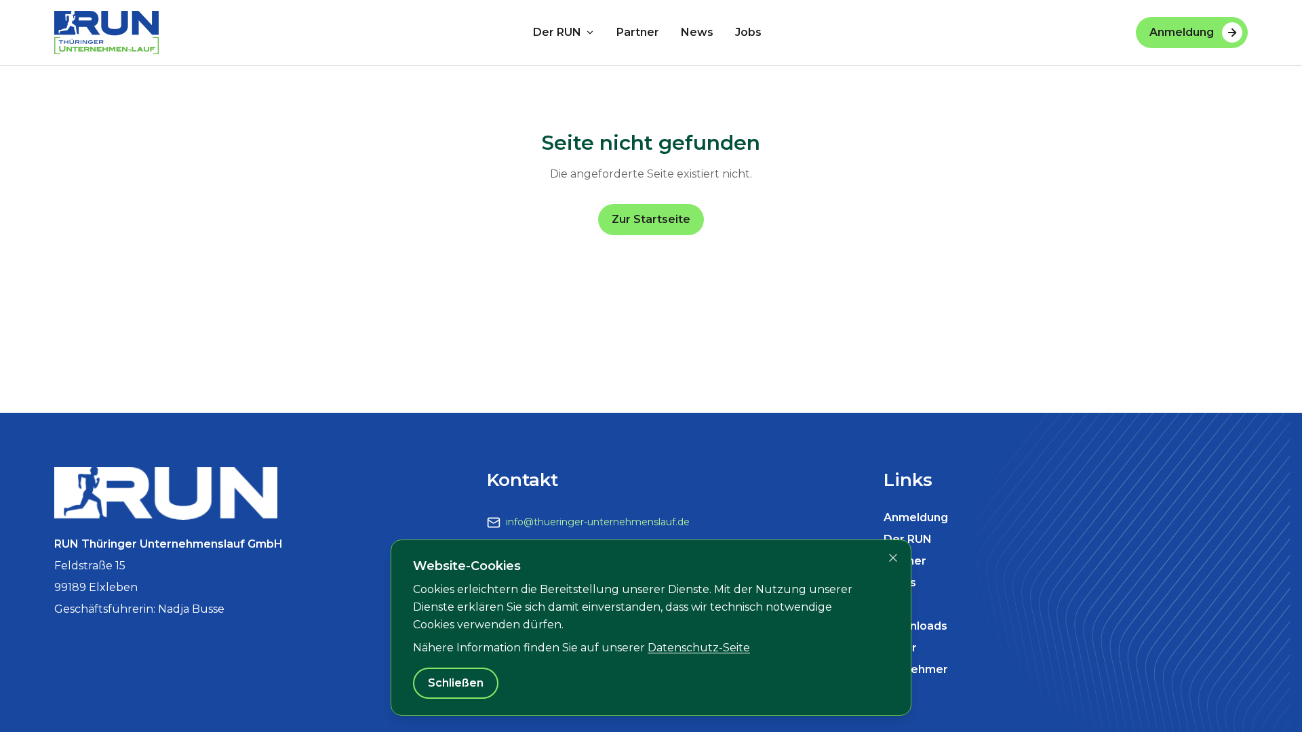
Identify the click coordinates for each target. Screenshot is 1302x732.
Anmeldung (1181, 32)
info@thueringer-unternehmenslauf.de (598, 522)
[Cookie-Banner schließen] (893, 557)
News (697, 32)
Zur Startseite (651, 219)
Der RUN (557, 32)
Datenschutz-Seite (699, 647)
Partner (637, 32)
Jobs (748, 32)
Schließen (456, 682)
